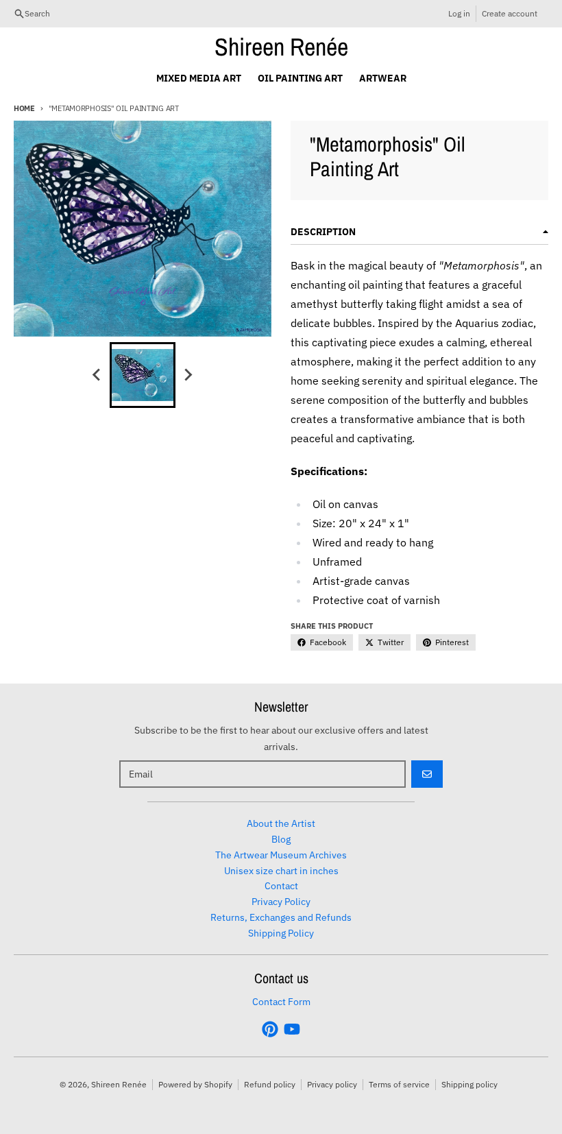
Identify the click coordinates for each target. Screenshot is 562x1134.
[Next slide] (187, 375)
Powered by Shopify (195, 1084)
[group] (142, 375)
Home (24, 108)
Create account (509, 13)
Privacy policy (332, 1084)
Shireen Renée (281, 46)
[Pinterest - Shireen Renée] (270, 1029)
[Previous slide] (97, 375)
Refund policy (269, 1084)
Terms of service (399, 1084)
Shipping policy (469, 1084)
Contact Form (281, 1002)
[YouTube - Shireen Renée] (292, 1029)
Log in (459, 13)
